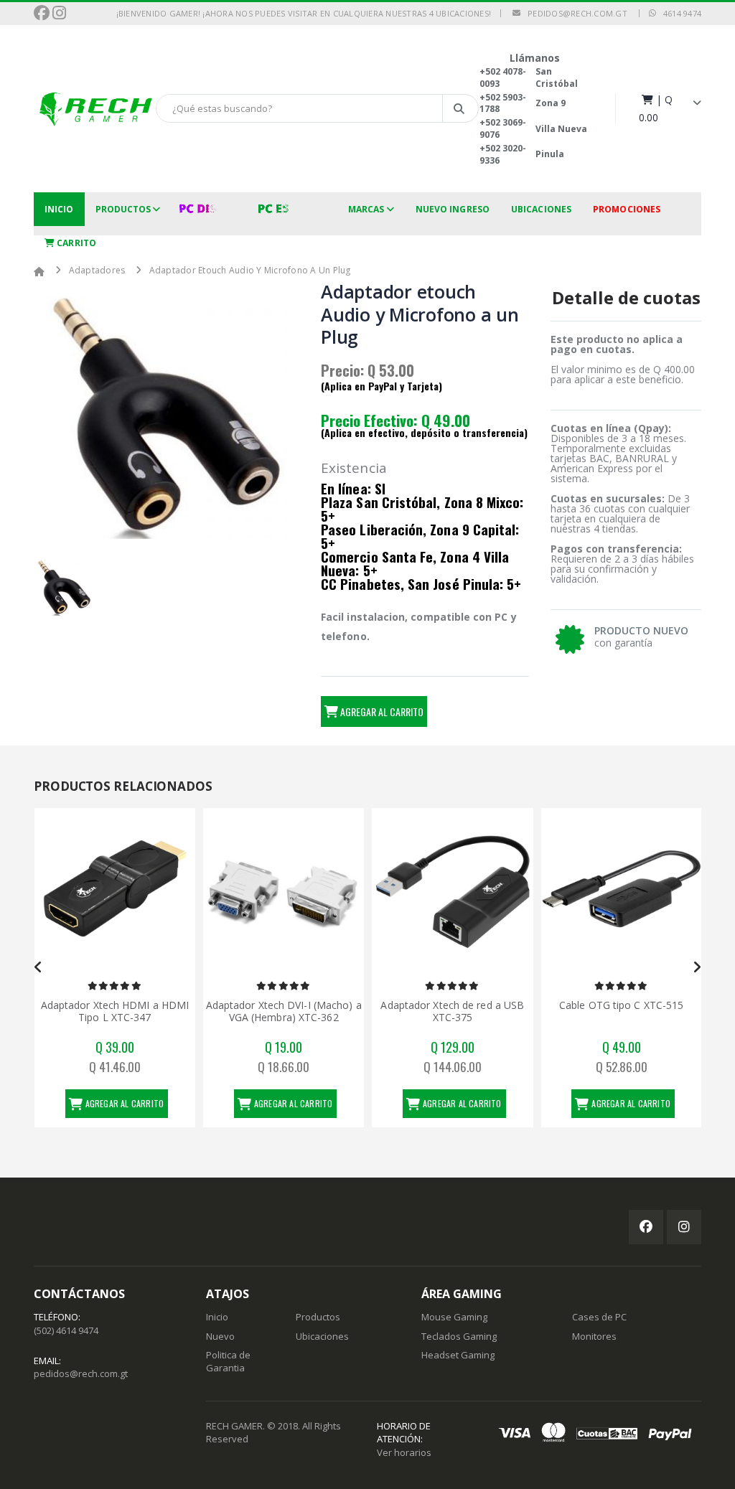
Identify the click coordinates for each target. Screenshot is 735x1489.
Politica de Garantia (228, 1361)
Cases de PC (599, 1316)
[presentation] (38, 967)
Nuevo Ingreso (453, 209)
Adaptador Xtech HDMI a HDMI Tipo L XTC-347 (115, 1011)
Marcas (366, 209)
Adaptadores (97, 270)
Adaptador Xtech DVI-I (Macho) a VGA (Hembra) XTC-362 (284, 1011)
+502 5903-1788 (502, 103)
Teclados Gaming (459, 1336)
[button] (670, 108)
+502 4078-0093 (502, 77)
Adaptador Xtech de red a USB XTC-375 (452, 1011)
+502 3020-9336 (502, 154)
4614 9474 (678, 13)
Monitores (594, 1336)
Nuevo (220, 1336)
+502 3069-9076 (502, 128)
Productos (123, 209)
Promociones (626, 209)
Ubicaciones (541, 209)
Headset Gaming (458, 1354)
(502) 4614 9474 (66, 1330)
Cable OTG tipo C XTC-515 (621, 1005)
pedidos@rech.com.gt (573, 13)
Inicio (59, 209)
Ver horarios (404, 1452)
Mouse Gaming (454, 1316)
